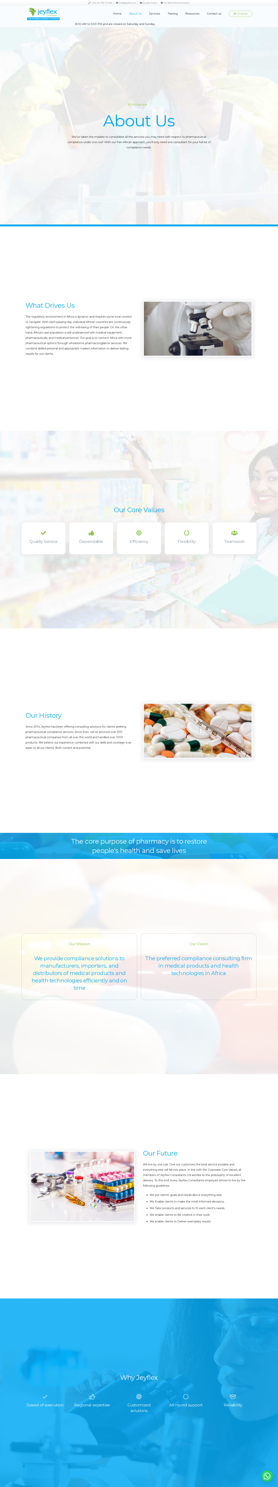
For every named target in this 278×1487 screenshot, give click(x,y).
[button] (143, 14)
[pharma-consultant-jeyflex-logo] (43, 14)
